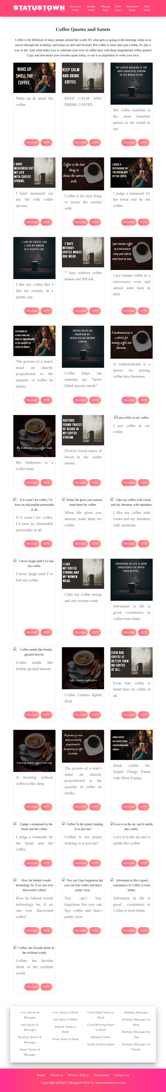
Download (32, 142)
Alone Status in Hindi (65, 1039)
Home (41, 1075)
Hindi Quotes (147, 8)
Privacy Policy (78, 1075)
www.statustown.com (110, 1083)
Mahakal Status (100, 1037)
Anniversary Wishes (75, 8)
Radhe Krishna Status (100, 1044)
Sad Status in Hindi (65, 1019)
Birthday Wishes (91, 8)
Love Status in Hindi (65, 1012)
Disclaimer (101, 1075)
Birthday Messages (136, 1012)
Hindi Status (118, 8)
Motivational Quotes (132, 8)
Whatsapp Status (105, 8)
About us (56, 1075)
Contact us (121, 1075)
